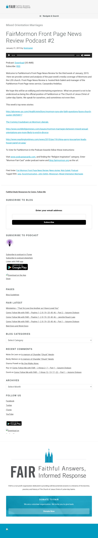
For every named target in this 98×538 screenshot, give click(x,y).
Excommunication (29, 174)
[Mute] (82, 55)
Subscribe (49, 222)
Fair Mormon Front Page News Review (32, 170)
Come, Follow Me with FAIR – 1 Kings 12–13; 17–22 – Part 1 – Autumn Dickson (48, 372)
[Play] (9, 55)
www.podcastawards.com (23, 157)
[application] (49, 55)
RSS (18, 66)
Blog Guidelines (12, 295)
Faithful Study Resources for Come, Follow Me (26, 192)
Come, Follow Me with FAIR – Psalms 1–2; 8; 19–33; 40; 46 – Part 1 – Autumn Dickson (42, 321)
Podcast (74, 170)
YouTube (9, 414)
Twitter (9, 405)
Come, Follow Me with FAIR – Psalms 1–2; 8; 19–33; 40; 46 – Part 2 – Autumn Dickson (42, 313)
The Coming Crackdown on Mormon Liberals (27, 122)
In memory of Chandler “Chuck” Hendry (37, 354)
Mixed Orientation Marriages (71, 174)
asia (19, 174)
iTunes (9, 410)
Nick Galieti (65, 170)
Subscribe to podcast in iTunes (19, 254)
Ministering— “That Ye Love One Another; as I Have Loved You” (32, 308)
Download (19, 62)
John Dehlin (43, 174)
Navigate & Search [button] (51, 16)
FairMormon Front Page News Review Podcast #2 (44, 37)
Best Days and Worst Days (17, 326)
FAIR (19, 6)
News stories (54, 170)
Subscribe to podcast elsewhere (19, 258)
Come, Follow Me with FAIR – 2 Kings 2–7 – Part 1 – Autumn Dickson (41, 368)
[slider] (87, 55)
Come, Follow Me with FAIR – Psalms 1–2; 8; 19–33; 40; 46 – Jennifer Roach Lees (40, 317)
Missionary (53, 174)
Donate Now (49, 511)
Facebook (10, 401)
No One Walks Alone (30, 363)
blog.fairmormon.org (59, 160)
